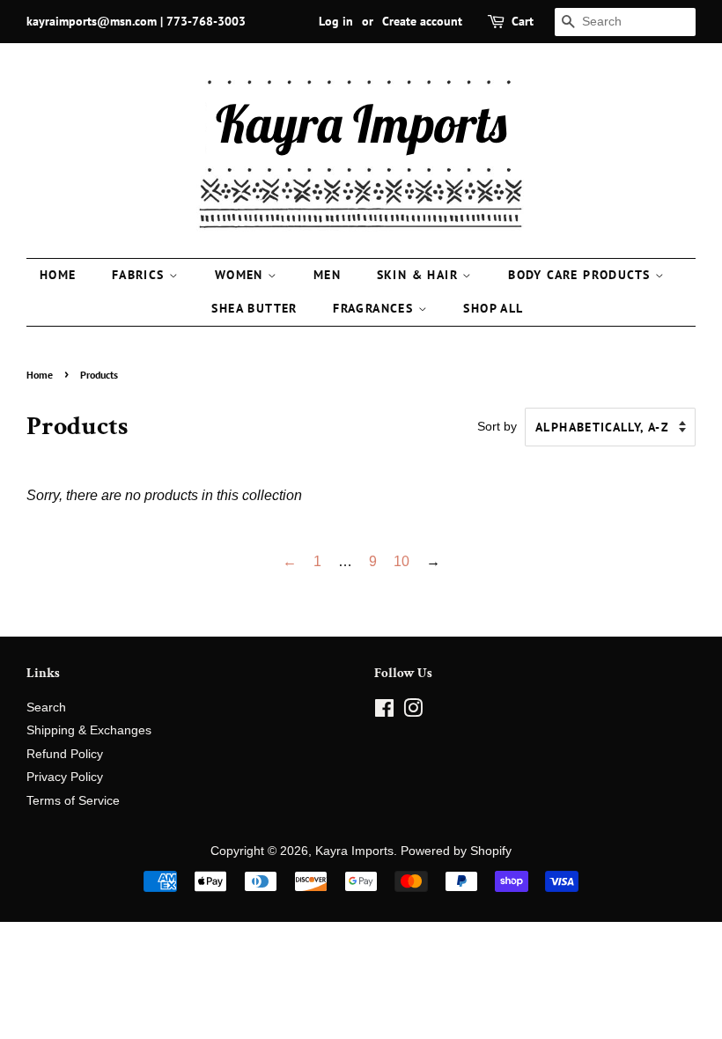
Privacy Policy (64, 777)
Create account (422, 21)
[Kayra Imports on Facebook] (384, 711)
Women (241, 275)
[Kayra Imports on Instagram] (413, 711)
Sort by (497, 426)
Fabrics (140, 275)
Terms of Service (73, 800)
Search (46, 707)
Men (327, 275)
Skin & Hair (420, 275)
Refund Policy (64, 754)
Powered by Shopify (456, 851)
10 (401, 561)
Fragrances (375, 308)
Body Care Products (581, 275)
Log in (336, 21)
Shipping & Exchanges (88, 730)
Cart (523, 21)
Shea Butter (254, 308)
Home (58, 275)
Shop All (493, 308)
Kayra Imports (354, 851)
